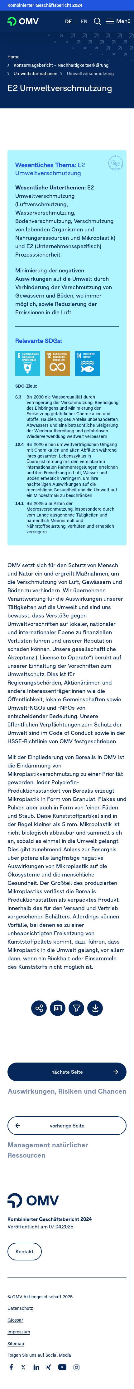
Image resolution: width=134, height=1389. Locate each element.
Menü (125, 24)
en (84, 21)
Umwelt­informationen (35, 73)
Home (13, 57)
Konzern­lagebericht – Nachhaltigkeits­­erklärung (61, 65)
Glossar (15, 1320)
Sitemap (15, 1343)
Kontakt (25, 1251)
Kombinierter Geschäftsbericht (44, 5)
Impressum (18, 1332)
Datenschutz (20, 1308)
